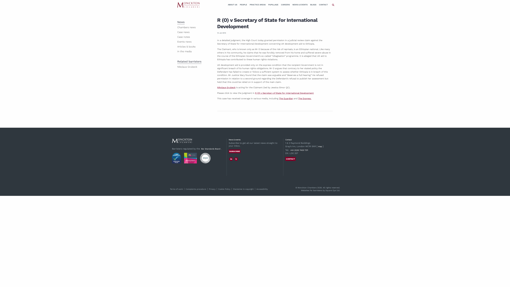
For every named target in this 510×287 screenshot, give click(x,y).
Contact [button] (290, 159)
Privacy (212, 189)
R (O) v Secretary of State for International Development (284, 93)
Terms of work (176, 189)
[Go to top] (505, 274)
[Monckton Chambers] (188, 4)
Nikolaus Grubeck (226, 87)
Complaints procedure (196, 189)
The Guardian (286, 98)
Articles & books (186, 46)
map (320, 146)
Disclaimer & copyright (243, 189)
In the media (184, 51)
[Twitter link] (236, 159)
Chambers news (186, 27)
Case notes (183, 36)
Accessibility (262, 189)
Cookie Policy (224, 189)
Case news (183, 32)
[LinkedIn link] (231, 159)
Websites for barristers (311, 190)
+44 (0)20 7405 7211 (299, 150)
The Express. (304, 98)
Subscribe (234, 151)
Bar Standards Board (210, 149)
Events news (184, 41)
